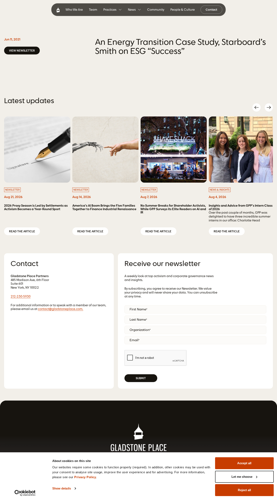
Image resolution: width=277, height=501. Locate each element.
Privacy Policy (85, 477)
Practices (109, 9)
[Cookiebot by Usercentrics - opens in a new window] (25, 493)
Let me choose (241, 476)
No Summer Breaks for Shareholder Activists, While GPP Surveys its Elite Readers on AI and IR (173, 209)
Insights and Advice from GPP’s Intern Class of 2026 (240, 207)
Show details (61, 488)
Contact (211, 10)
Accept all (244, 463)
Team (93, 9)
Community (155, 9)
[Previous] (256, 107)
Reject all (244, 490)
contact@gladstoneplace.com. (60, 309)
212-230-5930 (21, 296)
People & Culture (182, 9)
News (132, 9)
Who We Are (74, 9)
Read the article (22, 231)
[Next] (269, 107)
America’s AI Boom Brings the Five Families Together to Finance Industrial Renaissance (104, 207)
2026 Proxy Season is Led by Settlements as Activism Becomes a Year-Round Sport (36, 207)
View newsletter (22, 51)
